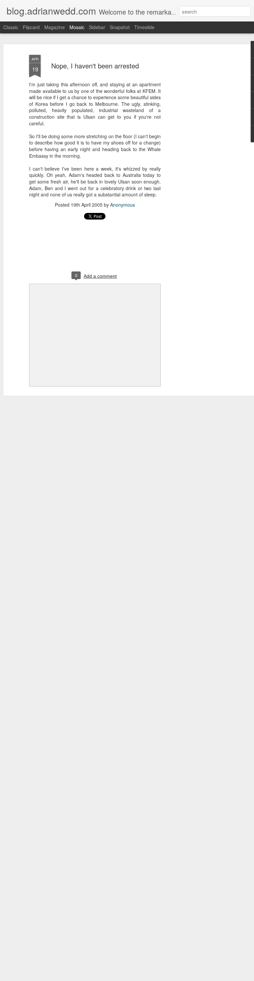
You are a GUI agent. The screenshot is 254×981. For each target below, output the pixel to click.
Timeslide (144, 27)
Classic (10, 27)
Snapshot (120, 27)
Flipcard (31, 27)
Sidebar (97, 27)
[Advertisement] (197, 156)
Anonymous (122, 204)
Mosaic (76, 27)
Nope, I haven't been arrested (95, 65)
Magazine (54, 27)
